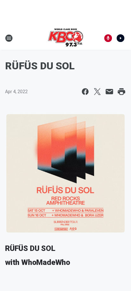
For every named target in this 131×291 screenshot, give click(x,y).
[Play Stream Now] (120, 38)
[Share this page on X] (97, 91)
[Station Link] (65, 38)
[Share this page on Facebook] (85, 91)
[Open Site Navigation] (9, 38)
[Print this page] (121, 91)
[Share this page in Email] (109, 91)
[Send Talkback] (108, 38)
